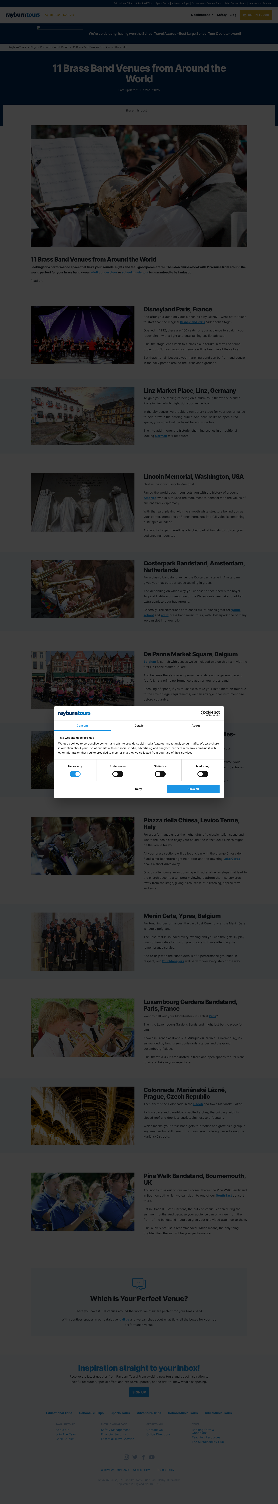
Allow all (193, 788)
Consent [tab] (82, 725)
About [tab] (196, 725)
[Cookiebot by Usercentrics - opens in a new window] (203, 713)
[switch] (117, 774)
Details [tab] (139, 725)
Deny (138, 788)
